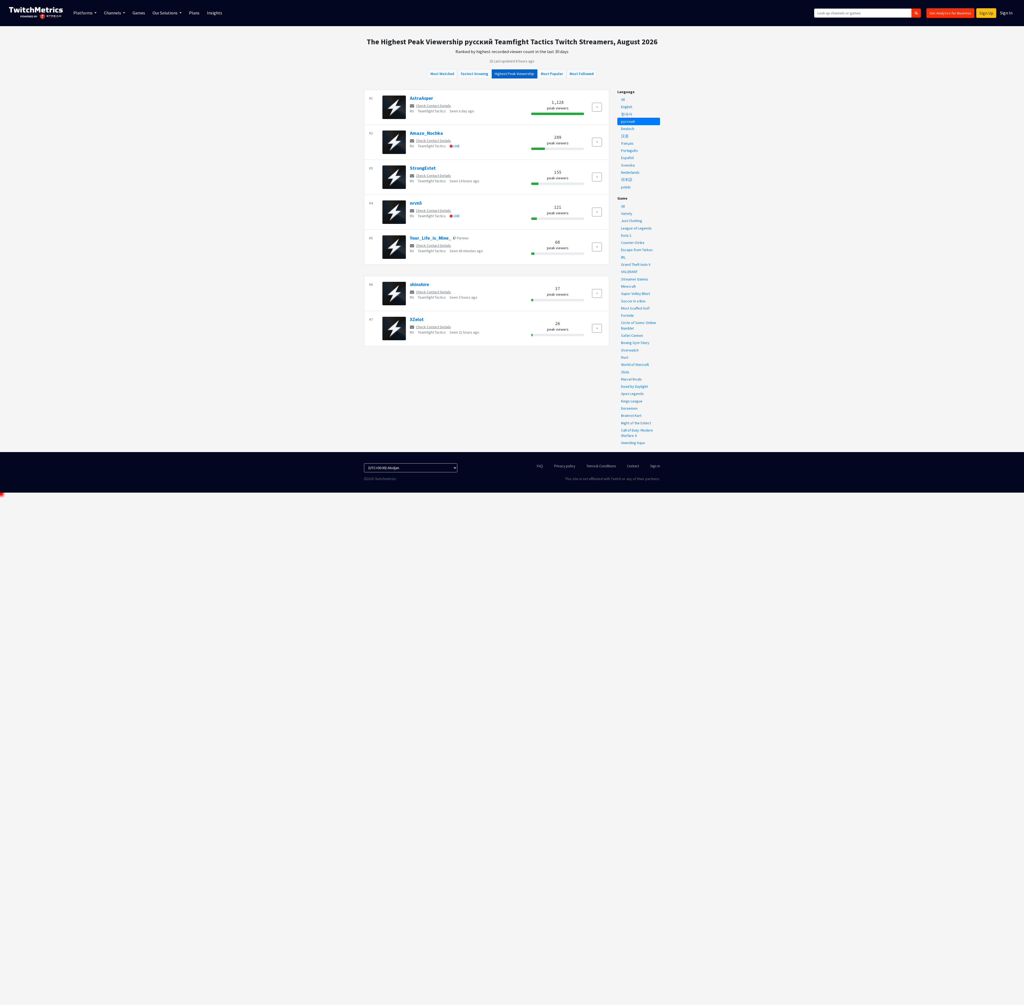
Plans (194, 12)
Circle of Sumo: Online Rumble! (638, 325)
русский (628, 121)
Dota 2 (626, 235)
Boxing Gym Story (635, 342)
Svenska (628, 165)
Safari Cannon (632, 335)
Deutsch (627, 128)
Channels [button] (113, 12)
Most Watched (442, 73)
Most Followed (582, 73)
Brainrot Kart (631, 415)
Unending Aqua (633, 442)
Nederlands (630, 172)
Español (627, 157)
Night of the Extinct (636, 423)
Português (629, 150)
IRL (623, 257)
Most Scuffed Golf (635, 308)
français (627, 143)
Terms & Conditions (601, 466)
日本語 (626, 179)
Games (139, 12)
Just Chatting (631, 220)
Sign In (1006, 12)
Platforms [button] (83, 12)
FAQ (540, 466)
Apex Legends (632, 393)
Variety (626, 213)
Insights (214, 12)
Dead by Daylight (634, 386)
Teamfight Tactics (432, 111)
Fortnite (627, 315)
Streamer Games (634, 279)
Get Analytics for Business (950, 13)
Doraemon (629, 408)
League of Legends (636, 228)
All (623, 99)
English (626, 106)
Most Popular (552, 73)
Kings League (631, 401)
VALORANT (629, 271)
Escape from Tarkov (637, 249)
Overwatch (630, 350)
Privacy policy (564, 466)
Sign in (655, 466)
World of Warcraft (635, 364)
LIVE (456, 146)
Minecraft (628, 286)
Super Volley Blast (635, 293)
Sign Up (986, 13)
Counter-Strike (633, 242)
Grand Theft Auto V (635, 264)
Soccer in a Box (633, 301)
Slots (625, 372)
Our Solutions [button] (165, 12)
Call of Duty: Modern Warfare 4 (637, 433)
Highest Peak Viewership (514, 73)
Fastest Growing (474, 73)
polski (626, 187)
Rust (624, 357)
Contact (633, 466)
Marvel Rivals (631, 379)
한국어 (626, 114)
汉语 (625, 136)
